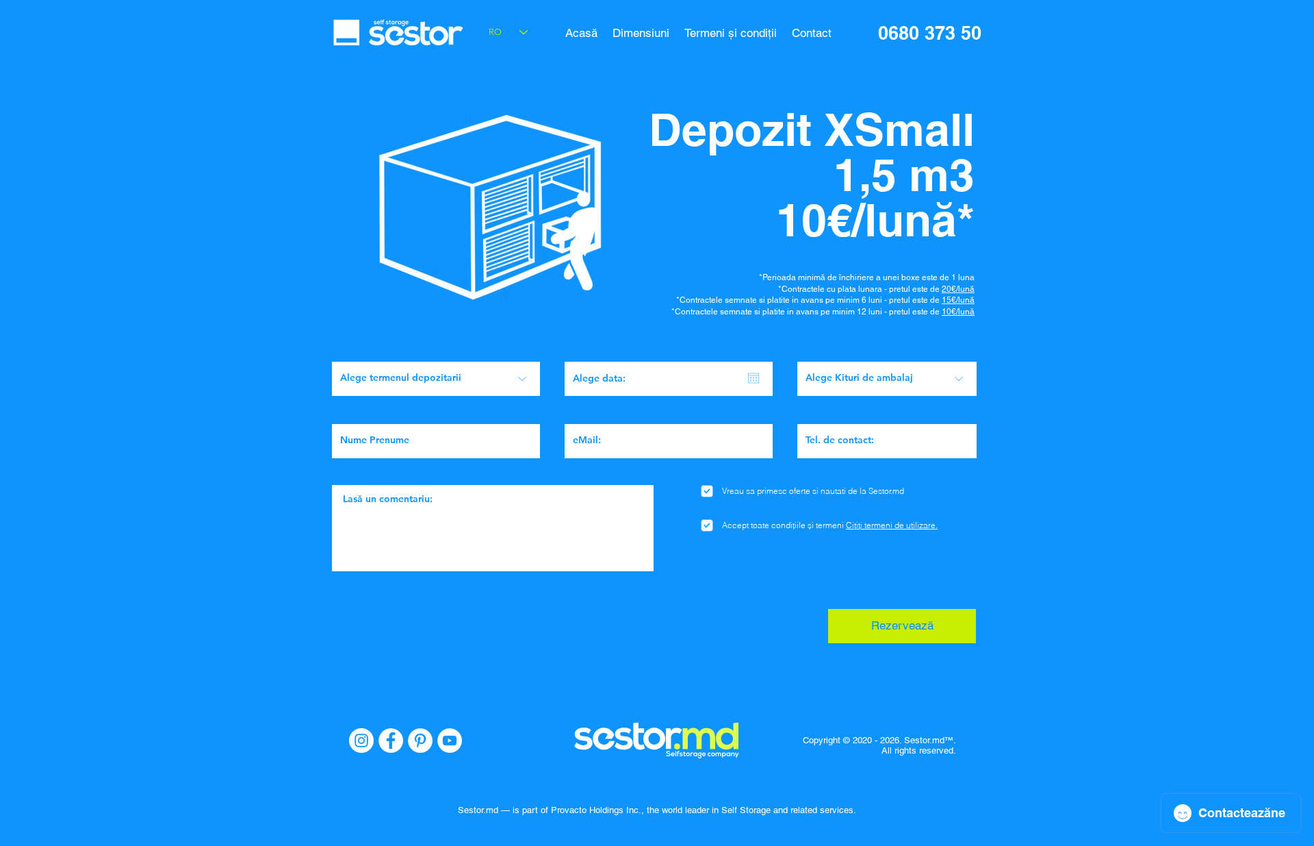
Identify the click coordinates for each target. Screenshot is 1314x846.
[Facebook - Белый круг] (390, 740)
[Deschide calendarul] (753, 378)
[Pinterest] (420, 740)
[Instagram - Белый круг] (361, 740)
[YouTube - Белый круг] (449, 740)
